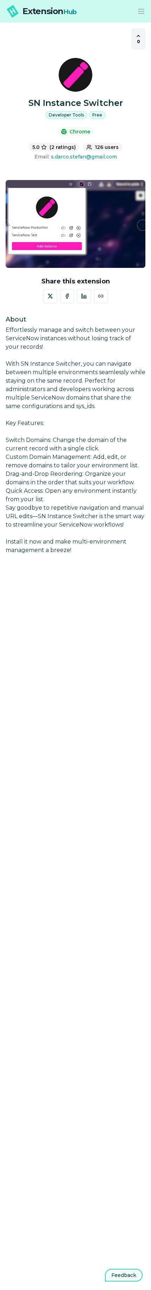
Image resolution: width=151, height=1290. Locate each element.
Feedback (123, 1275)
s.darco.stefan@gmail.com (84, 157)
